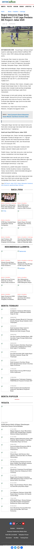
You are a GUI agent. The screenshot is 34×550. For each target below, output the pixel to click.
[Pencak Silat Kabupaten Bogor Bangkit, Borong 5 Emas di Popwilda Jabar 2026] (25, 235)
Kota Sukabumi (5, 185)
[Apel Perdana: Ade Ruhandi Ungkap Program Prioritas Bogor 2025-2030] (8, 235)
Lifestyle (28, 6)
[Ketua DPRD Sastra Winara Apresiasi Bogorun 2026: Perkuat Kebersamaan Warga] (25, 201)
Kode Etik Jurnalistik (11, 534)
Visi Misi (16, 537)
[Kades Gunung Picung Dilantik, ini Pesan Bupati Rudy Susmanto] (8, 275)
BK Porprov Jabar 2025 (10, 183)
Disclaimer (9, 537)
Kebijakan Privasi (23, 534)
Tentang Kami (24, 537)
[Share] (21, 547)
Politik (9, 6)
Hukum (15, 6)
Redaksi (12, 528)
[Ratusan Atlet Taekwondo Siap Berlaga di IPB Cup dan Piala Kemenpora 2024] (25, 251)
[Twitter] (15, 547)
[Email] (18, 547)
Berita (3, 6)
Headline (15, 11)
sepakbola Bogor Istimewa (16, 185)
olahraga (22, 11)
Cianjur (19, 183)
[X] (20, 523)
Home (2, 11)
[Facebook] (12, 547)
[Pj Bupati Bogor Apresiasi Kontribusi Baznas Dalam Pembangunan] (25, 292)
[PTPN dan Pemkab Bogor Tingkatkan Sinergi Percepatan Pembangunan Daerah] (8, 211)
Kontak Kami (20, 528)
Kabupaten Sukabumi (26, 183)
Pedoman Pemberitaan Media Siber (17, 531)
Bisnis (22, 6)
